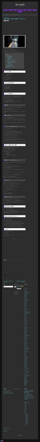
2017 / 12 (27, 414)
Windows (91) (26, 361)
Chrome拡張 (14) (26, 300)
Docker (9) (25, 303)
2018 (25, 412)
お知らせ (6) (25, 367)
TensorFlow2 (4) (26, 351)
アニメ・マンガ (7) (26, 368)
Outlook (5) (25, 336)
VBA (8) (25, 353)
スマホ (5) (25, 370)
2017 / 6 (27, 419)
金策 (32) (25, 384)
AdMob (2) (25, 291)
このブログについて (16, 293)
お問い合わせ (5, 431)
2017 (25, 413)
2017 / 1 (27, 423)
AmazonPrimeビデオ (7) (27, 292)
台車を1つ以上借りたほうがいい (10, 66)
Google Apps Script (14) (27, 311)
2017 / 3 (27, 421)
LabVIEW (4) (25, 320)
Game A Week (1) (26, 309)
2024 (25, 405)
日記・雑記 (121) (26, 380)
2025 (25, 404)
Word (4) (25, 362)
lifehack (8, 20)
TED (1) (25, 350)
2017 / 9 (27, 416)
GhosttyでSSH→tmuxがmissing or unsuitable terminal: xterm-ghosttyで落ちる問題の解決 (29, 391)
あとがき (7, 67)
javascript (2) (26, 317)
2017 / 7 (27, 418)
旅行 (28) (25, 379)
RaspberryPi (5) (26, 343)
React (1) (25, 344)
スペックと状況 (8, 55)
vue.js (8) (25, 359)
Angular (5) (25, 294)
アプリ (20, 11)
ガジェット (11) (26, 369)
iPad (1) (25, 316)
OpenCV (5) (25, 334)
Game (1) (25, 308)
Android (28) (25, 293)
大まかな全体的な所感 (9, 56)
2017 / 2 (27, 422)
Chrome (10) (25, 299)
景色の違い (9, 58)
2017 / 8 (27, 417)
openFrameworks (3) (26, 335)
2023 (25, 406)
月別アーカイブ (26, 402)
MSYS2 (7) (25, 328)
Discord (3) (25, 302)
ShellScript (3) (26, 345)
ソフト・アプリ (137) (27, 371)
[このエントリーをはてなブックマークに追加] (1, 440)
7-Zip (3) (25, 290)
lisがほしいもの (16, 292)
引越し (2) (25, 377)
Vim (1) (25, 354)
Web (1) (25, 360)
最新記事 (25, 388)
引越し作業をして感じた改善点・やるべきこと (14, 18)
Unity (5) (25, 352)
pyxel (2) (25, 342)
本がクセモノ (9, 63)
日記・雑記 (5, 20)
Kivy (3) (25, 319)
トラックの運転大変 (9, 57)
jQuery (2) (25, 318)
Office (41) (25, 333)
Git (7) (25, 310)
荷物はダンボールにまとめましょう (12, 62)
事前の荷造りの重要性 (9, 65)
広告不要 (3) (25, 376)
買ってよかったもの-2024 (7, 390)
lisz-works (20, 4)
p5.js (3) (25, 337)
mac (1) (25, 326)
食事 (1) (25, 385)
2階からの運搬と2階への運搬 (10, 61)
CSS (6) (25, 301)
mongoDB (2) (26, 327)
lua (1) (25, 325)
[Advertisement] (14, 27)
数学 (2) (25, 378)
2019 (25, 411)
